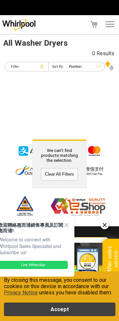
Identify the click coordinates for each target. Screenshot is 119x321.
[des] (109, 69)
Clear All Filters (59, 174)
